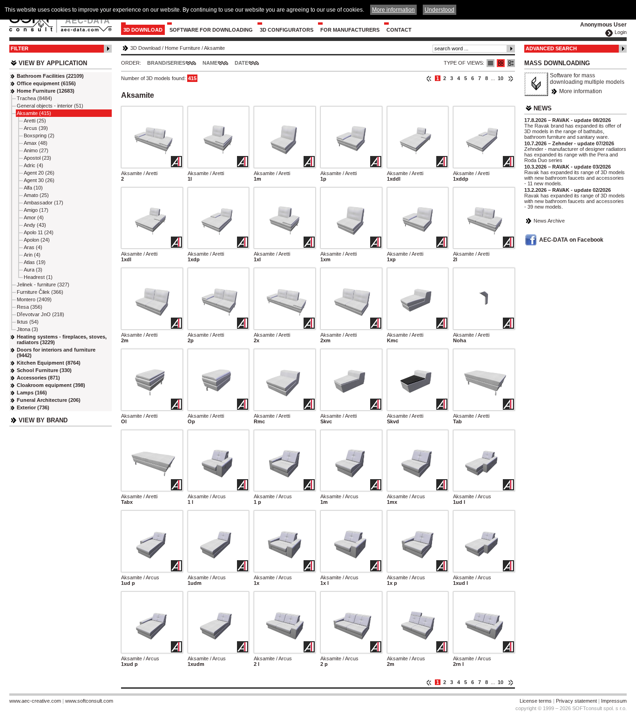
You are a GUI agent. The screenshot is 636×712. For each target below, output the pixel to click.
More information (580, 91)
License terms (536, 701)
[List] (490, 63)
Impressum (614, 701)
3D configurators (286, 30)
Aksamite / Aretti (139, 173)
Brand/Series (166, 63)
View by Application (53, 63)
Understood (439, 10)
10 (500, 78)
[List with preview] (501, 63)
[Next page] (510, 78)
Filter (19, 48)
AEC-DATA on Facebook (571, 240)
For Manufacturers (349, 30)
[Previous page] (429, 78)
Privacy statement (576, 701)
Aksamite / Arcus (207, 496)
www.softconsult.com (89, 701)
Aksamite (214, 48)
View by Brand (43, 420)
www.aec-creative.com (35, 701)
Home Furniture (182, 48)
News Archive (549, 221)
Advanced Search (551, 48)
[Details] (511, 63)
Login (621, 32)
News (543, 108)
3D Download (142, 30)
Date (241, 63)
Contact (399, 30)
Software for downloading (211, 30)
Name (210, 63)
